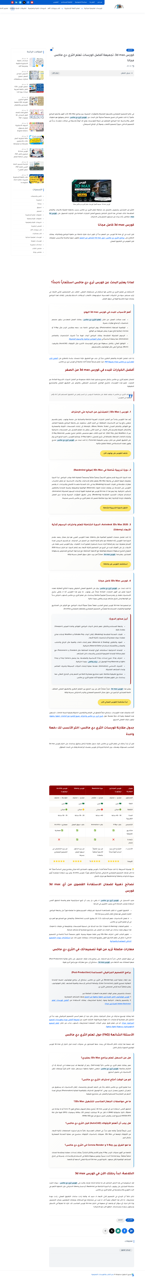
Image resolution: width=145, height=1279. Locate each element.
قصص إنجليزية (36, 226)
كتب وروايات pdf (54, 8)
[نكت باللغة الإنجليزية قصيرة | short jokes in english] (36, 178)
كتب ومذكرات (37, 234)
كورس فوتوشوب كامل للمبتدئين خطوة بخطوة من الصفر (107, 997)
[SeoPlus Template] (133, 1274)
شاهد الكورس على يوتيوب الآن (115, 453)
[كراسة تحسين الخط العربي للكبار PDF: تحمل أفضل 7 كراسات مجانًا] (36, 165)
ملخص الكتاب (37, 248)
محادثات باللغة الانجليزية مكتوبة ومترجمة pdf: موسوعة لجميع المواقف (22, 64)
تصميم (130, 50)
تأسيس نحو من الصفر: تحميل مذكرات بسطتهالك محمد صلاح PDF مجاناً (21, 77)
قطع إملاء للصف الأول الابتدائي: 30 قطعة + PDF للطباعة (21, 116)
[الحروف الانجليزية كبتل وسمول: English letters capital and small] (36, 126)
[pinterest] (12, 2)
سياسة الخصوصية (81, 2)
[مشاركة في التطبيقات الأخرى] (105, 1231)
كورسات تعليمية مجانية (93, 8)
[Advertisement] (72, 32)
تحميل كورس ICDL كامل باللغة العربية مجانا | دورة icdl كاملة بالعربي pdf (21, 90)
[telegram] (20, 2)
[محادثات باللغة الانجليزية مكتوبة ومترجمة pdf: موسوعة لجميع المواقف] (36, 62)
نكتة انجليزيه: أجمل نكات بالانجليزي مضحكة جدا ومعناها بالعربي (20, 142)
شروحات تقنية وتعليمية (37, 8)
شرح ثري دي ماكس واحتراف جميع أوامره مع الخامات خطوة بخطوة (76, 716)
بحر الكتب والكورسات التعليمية (103, 1275)
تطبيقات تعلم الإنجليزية (33, 215)
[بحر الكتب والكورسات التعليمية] (120, 6)
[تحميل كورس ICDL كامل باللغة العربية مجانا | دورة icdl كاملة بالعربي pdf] (36, 88)
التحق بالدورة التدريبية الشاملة (115, 508)
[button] (124, 1231)
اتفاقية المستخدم (66, 2)
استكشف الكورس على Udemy (115, 564)
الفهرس (55, 2)
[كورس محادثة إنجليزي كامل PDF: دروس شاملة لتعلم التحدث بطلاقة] (36, 152)
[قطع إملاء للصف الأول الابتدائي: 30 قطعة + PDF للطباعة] (36, 114)
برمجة (40, 204)
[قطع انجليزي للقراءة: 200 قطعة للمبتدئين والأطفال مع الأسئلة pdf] (36, 101)
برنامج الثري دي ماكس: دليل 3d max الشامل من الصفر (102, 238)
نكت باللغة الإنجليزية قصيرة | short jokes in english (20, 180)
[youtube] (32, 2)
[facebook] (28, 2)
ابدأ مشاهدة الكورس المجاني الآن (114, 702)
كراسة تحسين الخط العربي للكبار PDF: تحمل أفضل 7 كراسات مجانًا (20, 167)
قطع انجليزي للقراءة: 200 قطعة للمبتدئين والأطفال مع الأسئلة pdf (21, 103)
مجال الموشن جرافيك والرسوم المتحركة (85, 339)
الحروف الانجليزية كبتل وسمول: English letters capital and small (21, 129)
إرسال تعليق (125, 1250)
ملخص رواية (37, 252)
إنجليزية (39, 200)
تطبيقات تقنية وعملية (18, 8)
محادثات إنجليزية (36, 245)
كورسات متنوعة (36, 241)
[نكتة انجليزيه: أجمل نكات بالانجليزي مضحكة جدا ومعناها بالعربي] (36, 139)
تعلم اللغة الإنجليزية (72, 8)
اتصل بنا (92, 2)
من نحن (99, 2)
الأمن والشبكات (36, 196)
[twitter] (24, 2)
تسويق (39, 207)
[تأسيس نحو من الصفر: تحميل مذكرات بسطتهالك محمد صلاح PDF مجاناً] (36, 75)
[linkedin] (16, 2)
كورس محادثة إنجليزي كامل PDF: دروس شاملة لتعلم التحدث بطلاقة (21, 155)
